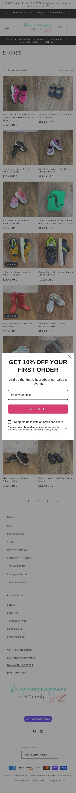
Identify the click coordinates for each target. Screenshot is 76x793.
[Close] (69, 357)
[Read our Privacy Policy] (66, 427)
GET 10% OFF (38, 409)
